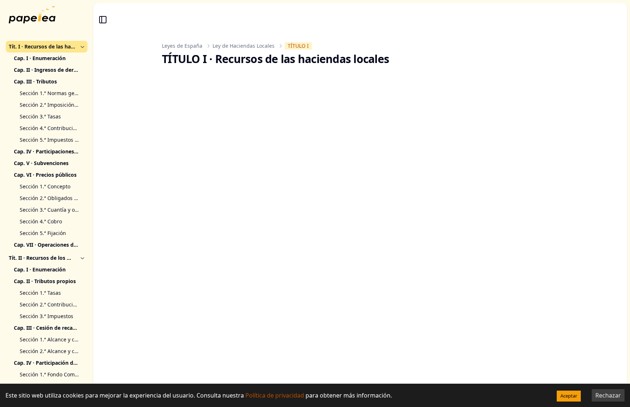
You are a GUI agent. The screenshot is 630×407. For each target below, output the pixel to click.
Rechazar (608, 395)
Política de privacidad (274, 395)
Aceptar (568, 395)
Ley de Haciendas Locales (244, 45)
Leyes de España (182, 45)
